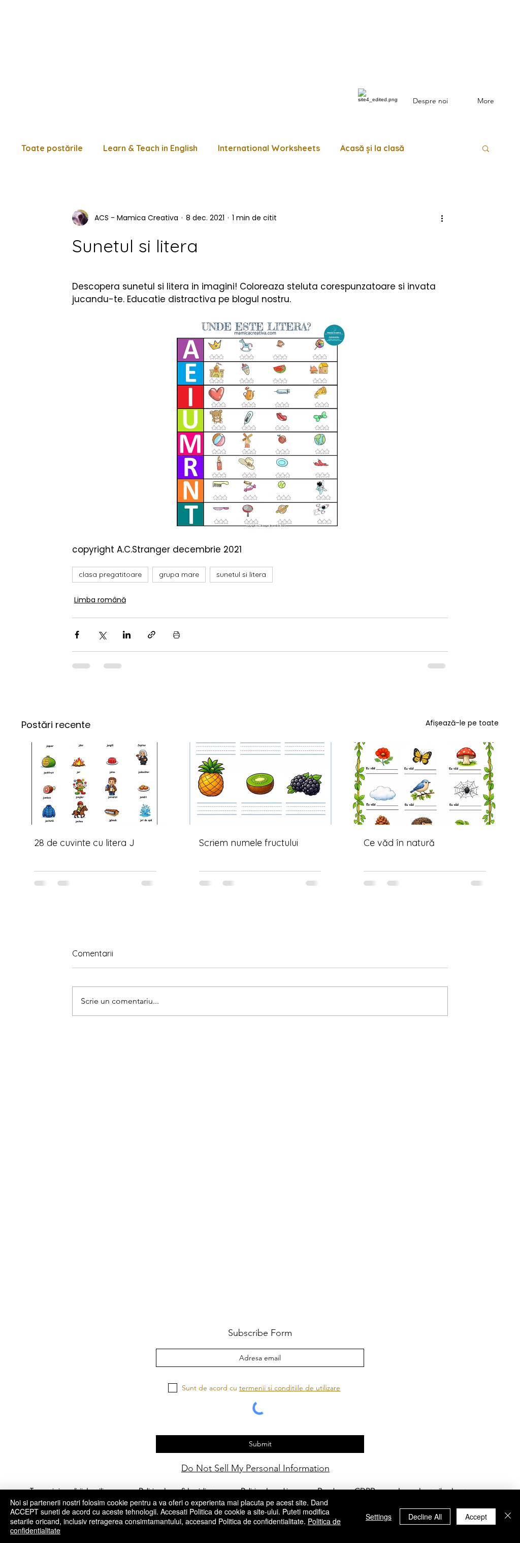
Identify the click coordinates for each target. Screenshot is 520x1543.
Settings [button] (379, 1516)
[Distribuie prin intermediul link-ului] (151, 634)
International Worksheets (269, 148)
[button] (486, 148)
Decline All (425, 1516)
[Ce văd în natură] (424, 783)
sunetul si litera (241, 574)
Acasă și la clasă (372, 148)
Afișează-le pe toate (462, 723)
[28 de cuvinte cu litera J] (95, 783)
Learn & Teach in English (150, 148)
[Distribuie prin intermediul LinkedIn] (127, 634)
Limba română (100, 600)
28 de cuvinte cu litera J (84, 843)
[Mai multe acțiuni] (442, 218)
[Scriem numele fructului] (260, 783)
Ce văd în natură (399, 843)
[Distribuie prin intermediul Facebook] (77, 634)
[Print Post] (176, 634)
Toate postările (52, 148)
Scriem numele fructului (248, 843)
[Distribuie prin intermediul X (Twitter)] (102, 634)
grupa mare (179, 574)
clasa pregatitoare (110, 574)
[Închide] (508, 1516)
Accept (476, 1516)
